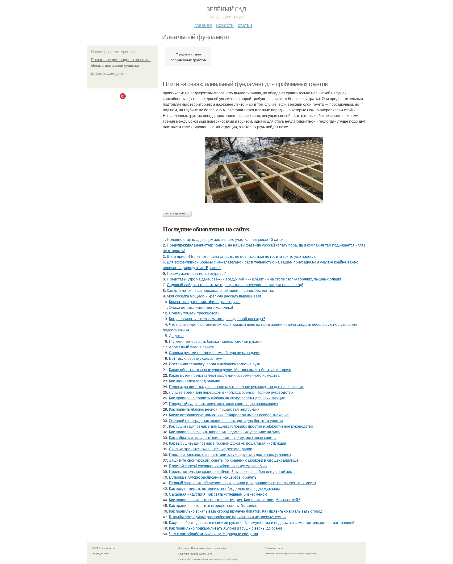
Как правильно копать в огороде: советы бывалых (213, 505)
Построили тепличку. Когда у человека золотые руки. (215, 364)
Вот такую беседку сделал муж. (196, 358)
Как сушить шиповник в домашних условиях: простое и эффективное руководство (241, 426)
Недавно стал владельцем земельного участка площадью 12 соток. (225, 239)
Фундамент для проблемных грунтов (188, 57)
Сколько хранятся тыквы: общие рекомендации (210, 448)
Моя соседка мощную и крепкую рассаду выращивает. (214, 296)
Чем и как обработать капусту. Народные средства (213, 533)
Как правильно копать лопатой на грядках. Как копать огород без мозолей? (234, 499)
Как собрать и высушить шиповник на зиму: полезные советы (223, 437)
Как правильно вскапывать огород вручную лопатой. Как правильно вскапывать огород (245, 511)
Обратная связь (274, 548)
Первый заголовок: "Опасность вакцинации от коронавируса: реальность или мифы (242, 482)
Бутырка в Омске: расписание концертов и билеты (213, 477)
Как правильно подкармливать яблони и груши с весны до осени (225, 528)
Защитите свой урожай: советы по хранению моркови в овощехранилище (233, 460)
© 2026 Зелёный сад (104, 548)
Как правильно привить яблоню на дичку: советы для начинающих (227, 398)
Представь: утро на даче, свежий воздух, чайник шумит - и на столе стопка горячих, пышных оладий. (255, 279)
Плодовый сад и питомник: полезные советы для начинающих (223, 403)
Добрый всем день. (108, 73)
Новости (225, 24)
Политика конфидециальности (195, 553)
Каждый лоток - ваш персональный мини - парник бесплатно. (220, 290)
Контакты (183, 548)
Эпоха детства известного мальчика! (201, 307)
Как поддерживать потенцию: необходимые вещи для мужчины (224, 488)
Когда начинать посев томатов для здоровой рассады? (217, 318)
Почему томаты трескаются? (194, 313)
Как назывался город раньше (194, 381)
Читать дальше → (177, 213)
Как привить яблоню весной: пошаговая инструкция (214, 409)
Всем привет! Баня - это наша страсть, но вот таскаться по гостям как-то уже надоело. (242, 256)
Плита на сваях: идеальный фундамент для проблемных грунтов (245, 84)
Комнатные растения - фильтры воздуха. (204, 301)
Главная (203, 24)
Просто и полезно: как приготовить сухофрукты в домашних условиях (230, 454)
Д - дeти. (176, 335)
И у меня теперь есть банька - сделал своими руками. (216, 341)
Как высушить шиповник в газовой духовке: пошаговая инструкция (227, 443)
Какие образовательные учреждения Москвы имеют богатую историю (230, 369)
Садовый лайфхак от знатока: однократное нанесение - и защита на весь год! (235, 284)
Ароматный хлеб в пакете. (192, 347)
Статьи (245, 24)
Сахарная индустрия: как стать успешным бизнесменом (218, 494)
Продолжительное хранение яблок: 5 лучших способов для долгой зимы (232, 471)
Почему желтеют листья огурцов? (196, 273)
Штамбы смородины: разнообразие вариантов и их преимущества (227, 516)
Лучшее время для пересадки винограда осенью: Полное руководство (231, 392)
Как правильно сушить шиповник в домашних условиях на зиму (224, 431)
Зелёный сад (226, 9)
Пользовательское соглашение (209, 548)
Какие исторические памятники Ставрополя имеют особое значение (229, 415)
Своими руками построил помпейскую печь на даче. (214, 352)
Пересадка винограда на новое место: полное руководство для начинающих (236, 386)
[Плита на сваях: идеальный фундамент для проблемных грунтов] (264, 170)
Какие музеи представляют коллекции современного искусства (224, 375)
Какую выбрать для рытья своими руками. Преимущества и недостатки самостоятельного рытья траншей (261, 522)
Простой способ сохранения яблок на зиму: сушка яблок (218, 465)
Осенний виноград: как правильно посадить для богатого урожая (226, 420)
